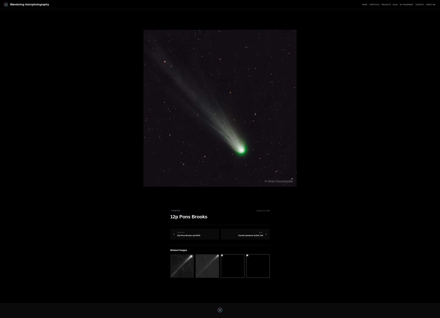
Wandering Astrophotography (29, 4)
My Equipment (406, 4)
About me (430, 4)
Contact (420, 4)
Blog (395, 4)
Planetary (175, 210)
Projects (386, 4)
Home (364, 4)
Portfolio (374, 4)
